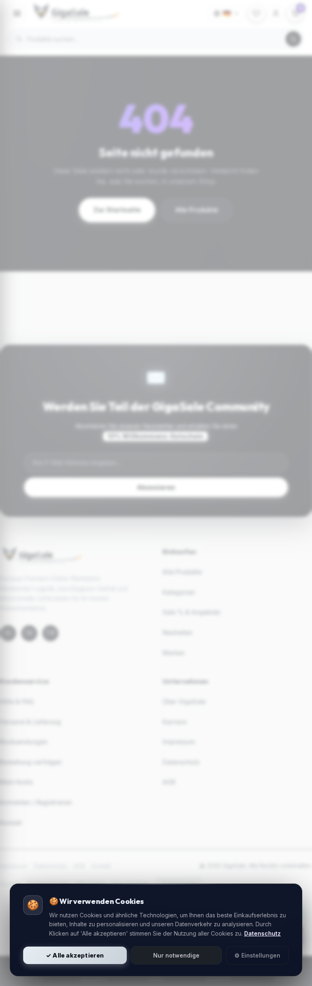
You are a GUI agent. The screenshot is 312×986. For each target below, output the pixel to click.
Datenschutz (262, 933)
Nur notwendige (176, 955)
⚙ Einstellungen (257, 955)
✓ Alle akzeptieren (75, 955)
